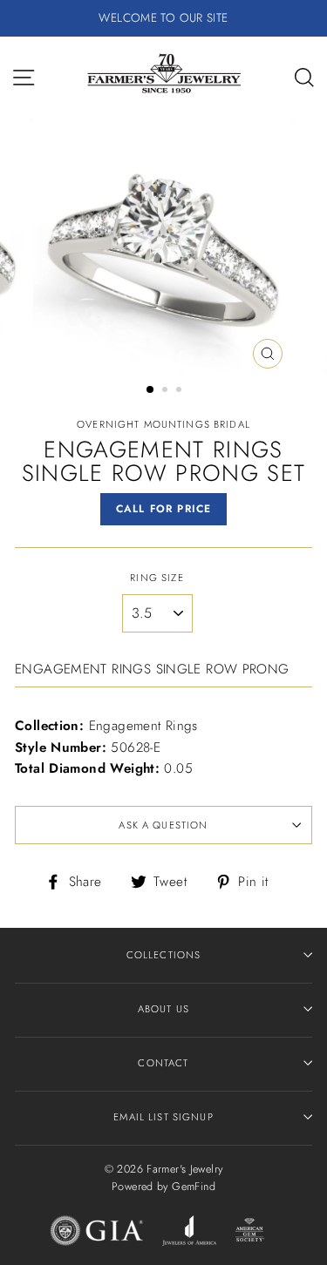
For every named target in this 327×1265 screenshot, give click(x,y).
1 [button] (150, 390)
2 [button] (166, 391)
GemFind (193, 1186)
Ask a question (163, 825)
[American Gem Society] (249, 1233)
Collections (163, 955)
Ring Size (156, 578)
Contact (163, 1063)
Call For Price (164, 509)
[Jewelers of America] (189, 1233)
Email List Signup (163, 1117)
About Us (163, 1009)
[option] (163, 18)
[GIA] (97, 1233)
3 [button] (180, 391)
